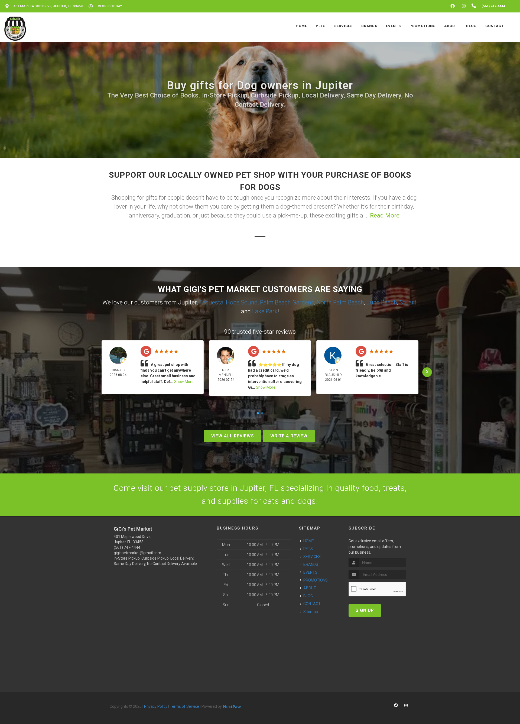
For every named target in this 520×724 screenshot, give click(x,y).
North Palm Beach (340, 302)
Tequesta (211, 302)
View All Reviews (232, 436)
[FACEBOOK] (452, 6)
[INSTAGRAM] (463, 6)
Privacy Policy (155, 706)
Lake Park (265, 311)
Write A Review (289, 436)
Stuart (408, 302)
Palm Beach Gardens (287, 302)
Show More (184, 381)
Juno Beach (381, 302)
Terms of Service (184, 706)
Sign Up (365, 610)
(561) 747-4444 (127, 547)
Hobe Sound (242, 302)
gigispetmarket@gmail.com (137, 553)
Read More (384, 215)
